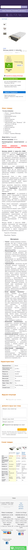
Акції (21, 503)
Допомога (21, 508)
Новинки (21, 504)
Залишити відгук (22, 429)
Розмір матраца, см (18, 62)
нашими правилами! (11, 434)
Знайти (24, 7)
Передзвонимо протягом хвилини (19, 548)
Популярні (21, 506)
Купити (8, 66)
